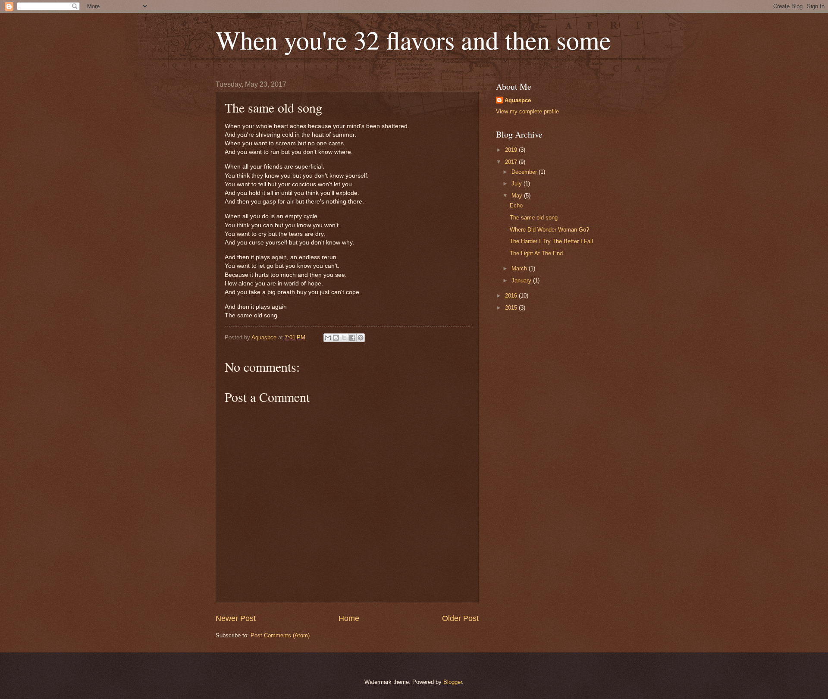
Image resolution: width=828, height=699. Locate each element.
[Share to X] (344, 337)
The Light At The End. (537, 253)
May (517, 195)
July (517, 183)
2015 (512, 307)
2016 (512, 295)
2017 (512, 162)
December (525, 172)
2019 (512, 150)
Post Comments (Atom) (280, 635)
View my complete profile (527, 111)
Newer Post (236, 618)
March (520, 268)
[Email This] (327, 337)
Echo (516, 205)
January (522, 280)
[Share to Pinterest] (360, 337)
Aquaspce (518, 100)
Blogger (452, 682)
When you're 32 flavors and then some (413, 39)
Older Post (460, 618)
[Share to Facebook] (352, 337)
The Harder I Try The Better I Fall (551, 241)
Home (349, 618)
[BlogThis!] (336, 337)
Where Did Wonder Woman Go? (549, 229)
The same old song (534, 217)
